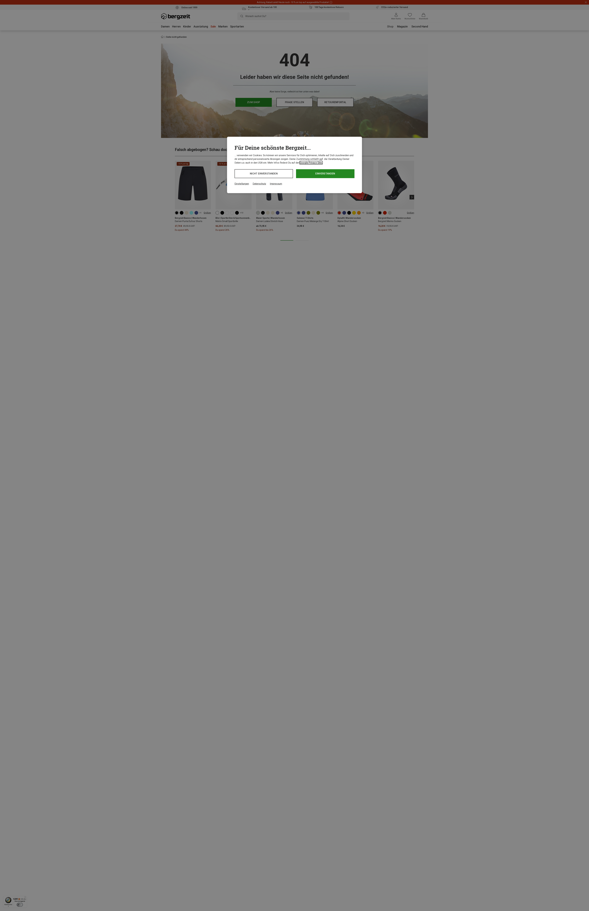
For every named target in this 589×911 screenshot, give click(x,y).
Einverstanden (325, 173)
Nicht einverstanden (264, 173)
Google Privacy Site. (311, 162)
